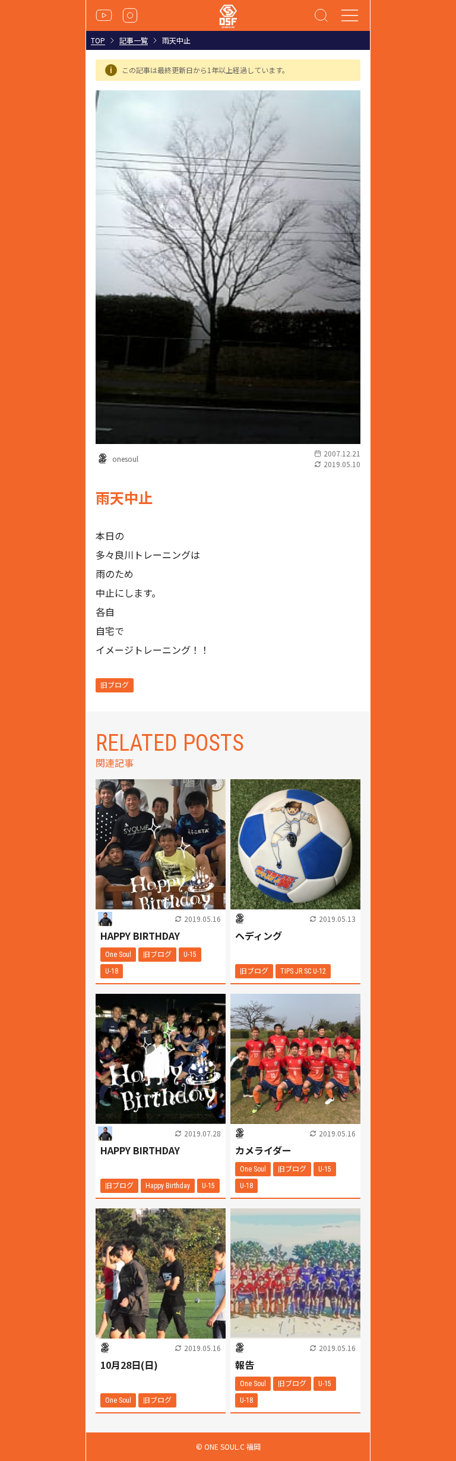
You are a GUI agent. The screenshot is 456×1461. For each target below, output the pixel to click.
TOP (98, 40)
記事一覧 (133, 40)
